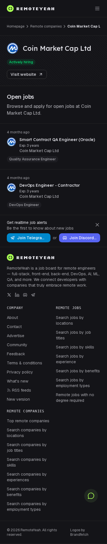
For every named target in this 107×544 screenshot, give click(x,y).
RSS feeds (21, 390)
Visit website (23, 74)
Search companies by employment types (27, 506)
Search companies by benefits (27, 491)
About (12, 317)
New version (18, 399)
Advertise (15, 335)
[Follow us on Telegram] (33, 295)
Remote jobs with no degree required (75, 397)
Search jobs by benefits (78, 370)
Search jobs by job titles (73, 335)
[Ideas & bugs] (91, 496)
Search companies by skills (27, 462)
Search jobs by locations (70, 320)
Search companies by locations (27, 432)
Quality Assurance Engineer (32, 159)
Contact (14, 326)
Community (17, 344)
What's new (17, 381)
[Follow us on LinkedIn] (17, 295)
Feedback (16, 353)
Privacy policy (20, 372)
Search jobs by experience (70, 359)
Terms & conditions (24, 363)
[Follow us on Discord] (25, 295)
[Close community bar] (97, 225)
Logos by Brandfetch (79, 532)
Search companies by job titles (27, 447)
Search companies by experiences (27, 477)
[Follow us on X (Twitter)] (9, 295)
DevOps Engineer (24, 205)
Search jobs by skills (75, 347)
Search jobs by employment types (73, 382)
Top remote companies (28, 420)
